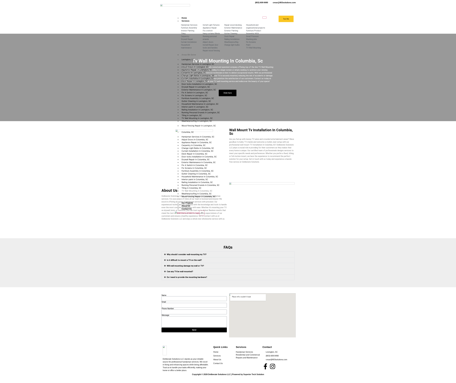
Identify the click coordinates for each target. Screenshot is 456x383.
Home (184, 18)
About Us (186, 206)
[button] (228, 254)
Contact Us (187, 209)
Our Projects (187, 203)
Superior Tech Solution (253, 374)
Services (185, 21)
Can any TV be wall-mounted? (180, 271)
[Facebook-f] (265, 366)
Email (164, 302)
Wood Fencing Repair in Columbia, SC (199, 196)
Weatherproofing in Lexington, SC (197, 121)
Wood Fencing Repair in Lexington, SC (199, 125)
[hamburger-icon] (264, 17)
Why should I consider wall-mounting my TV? (187, 254)
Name (164, 295)
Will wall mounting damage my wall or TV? (185, 266)
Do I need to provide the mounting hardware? (187, 277)
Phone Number (168, 309)
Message (165, 315)
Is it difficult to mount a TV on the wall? (184, 260)
